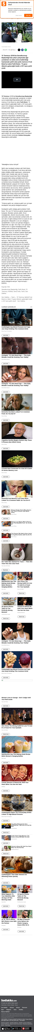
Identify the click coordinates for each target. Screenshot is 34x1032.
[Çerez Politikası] (5, 1023)
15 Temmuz (5, 96)
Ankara (20, 135)
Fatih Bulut (24, 102)
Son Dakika (4, 1007)
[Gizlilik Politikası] (14, 1022)
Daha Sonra (19, 15)
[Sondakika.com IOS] (6, 1028)
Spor (2, 1009)
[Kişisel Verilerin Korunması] (16, 1023)
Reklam (9, 1005)
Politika (21, 1009)
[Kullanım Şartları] (5, 1022)
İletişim (12, 1005)
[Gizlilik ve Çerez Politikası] (25, 1022)
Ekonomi (24, 1007)
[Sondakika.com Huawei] (26, 1028)
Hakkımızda (4, 1005)
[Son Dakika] (17, 1000)
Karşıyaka (27, 135)
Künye (16, 1005)
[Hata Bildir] (7, 1025)
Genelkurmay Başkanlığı (23, 96)
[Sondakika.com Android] (16, 1028)
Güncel (12, 1007)
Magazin (8, 1009)
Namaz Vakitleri (5, 1011)
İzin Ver (28, 15)
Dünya (18, 1007)
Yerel (15, 1009)
